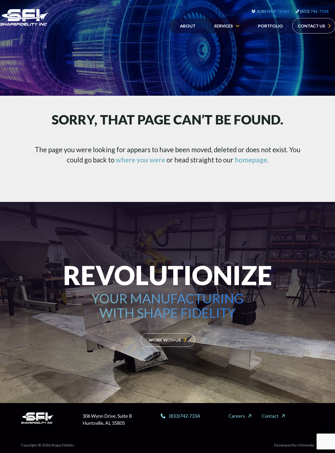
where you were (140, 160)
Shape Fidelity (62, 445)
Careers (236, 416)
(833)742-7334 (184, 416)
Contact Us (311, 25)
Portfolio (270, 25)
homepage (251, 160)
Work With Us (165, 339)
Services (223, 25)
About (188, 25)
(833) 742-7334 (314, 11)
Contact (270, 416)
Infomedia (306, 445)
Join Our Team (272, 11)
